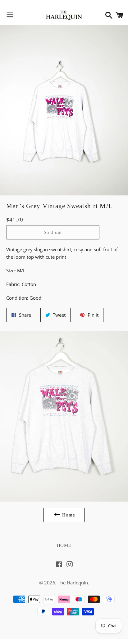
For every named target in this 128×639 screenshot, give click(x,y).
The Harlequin (73, 582)
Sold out (53, 232)
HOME (64, 545)
